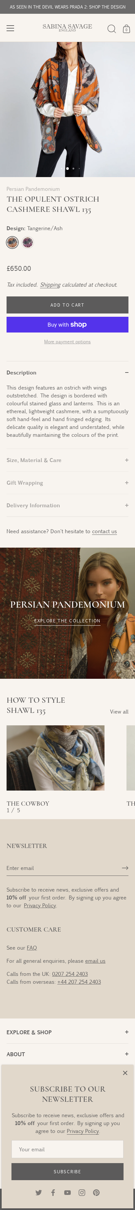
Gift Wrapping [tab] (25, 482)
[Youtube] (67, 1191)
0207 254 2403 (70, 973)
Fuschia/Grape (27, 242)
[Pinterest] (96, 1191)
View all (119, 711)
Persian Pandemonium (33, 188)
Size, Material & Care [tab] (34, 459)
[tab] (67, 416)
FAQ (32, 947)
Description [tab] (21, 372)
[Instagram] (82, 1191)
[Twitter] (38, 1191)
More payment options (67, 341)
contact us (104, 531)
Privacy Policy (83, 1130)
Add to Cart (67, 305)
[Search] (111, 29)
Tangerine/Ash (12, 242)
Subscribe (67, 1172)
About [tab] (16, 1054)
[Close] (125, 1073)
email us (95, 960)
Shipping (49, 284)
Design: (35, 228)
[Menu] (10, 28)
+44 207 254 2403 (79, 981)
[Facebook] (53, 1191)
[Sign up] (125, 868)
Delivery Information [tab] (33, 505)
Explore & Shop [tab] (29, 1032)
